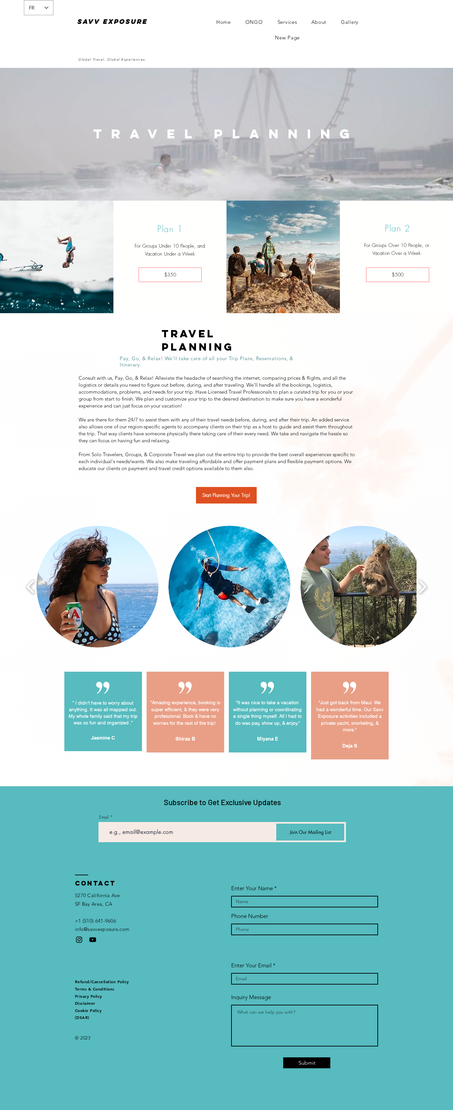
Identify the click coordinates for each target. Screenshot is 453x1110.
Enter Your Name (252, 888)
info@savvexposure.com (102, 929)
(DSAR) (82, 1017)
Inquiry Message (251, 997)
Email (104, 817)
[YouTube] (93, 940)
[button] (97, 587)
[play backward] (30, 586)
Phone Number (249, 916)
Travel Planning (226, 133)
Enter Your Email (251, 965)
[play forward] (422, 586)
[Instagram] (79, 940)
